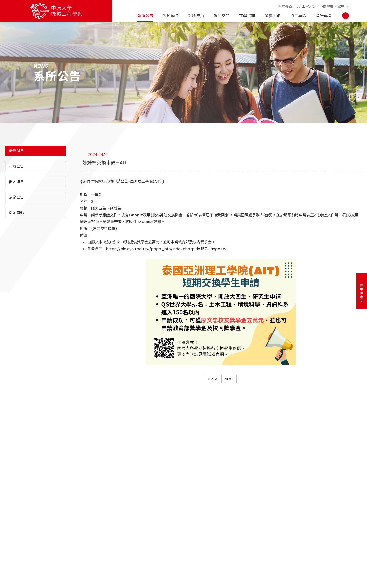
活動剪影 (16, 213)
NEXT (229, 379)
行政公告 (16, 166)
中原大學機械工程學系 (56, 11)
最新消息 (16, 151)
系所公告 (145, 16)
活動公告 (16, 197)
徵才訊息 (16, 181)
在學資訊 (247, 16)
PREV (212, 379)
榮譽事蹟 (273, 16)
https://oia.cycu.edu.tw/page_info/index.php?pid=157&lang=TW (166, 249)
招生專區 (298, 16)
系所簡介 (171, 16)
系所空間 (222, 16)
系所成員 (196, 16)
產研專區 (324, 16)
